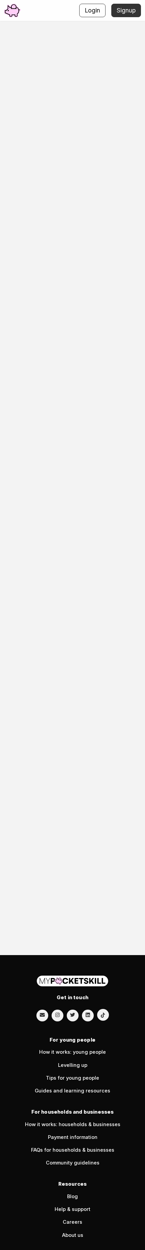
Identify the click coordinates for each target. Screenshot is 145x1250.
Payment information (72, 1137)
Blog (72, 1196)
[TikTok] (103, 1015)
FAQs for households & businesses (72, 1150)
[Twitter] (72, 1015)
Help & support (72, 1209)
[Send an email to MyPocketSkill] (42, 1015)
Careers (72, 1222)
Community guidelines (72, 1163)
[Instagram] (57, 1015)
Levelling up (72, 1065)
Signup (126, 10)
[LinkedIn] (87, 1015)
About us (72, 1235)
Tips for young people (72, 1078)
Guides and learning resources (72, 1091)
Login (92, 10)
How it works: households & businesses (72, 1124)
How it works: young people (72, 1052)
